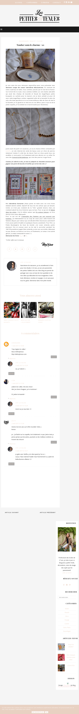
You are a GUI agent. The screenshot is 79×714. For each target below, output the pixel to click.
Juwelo (8, 151)
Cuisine (39, 41)
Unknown (16, 343)
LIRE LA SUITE (66, 573)
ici (20, 236)
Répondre (53, 356)
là (26, 236)
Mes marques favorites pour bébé (70, 657)
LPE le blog (25, 262)
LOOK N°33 (70, 665)
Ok (47, 712)
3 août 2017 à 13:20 (21, 365)
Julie (14, 421)
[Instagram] (66, 2)
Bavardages (24, 41)
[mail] (71, 2)
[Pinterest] (69, 2)
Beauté (33, 41)
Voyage (67, 620)
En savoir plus (38, 712)
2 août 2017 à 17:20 (18, 423)
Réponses (13, 358)
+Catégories (31, 2)
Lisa (13, 380)
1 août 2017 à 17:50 (18, 383)
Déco (67, 616)
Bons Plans (66, 627)
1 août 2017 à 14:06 (18, 346)
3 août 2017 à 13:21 (21, 451)
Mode (67, 609)
